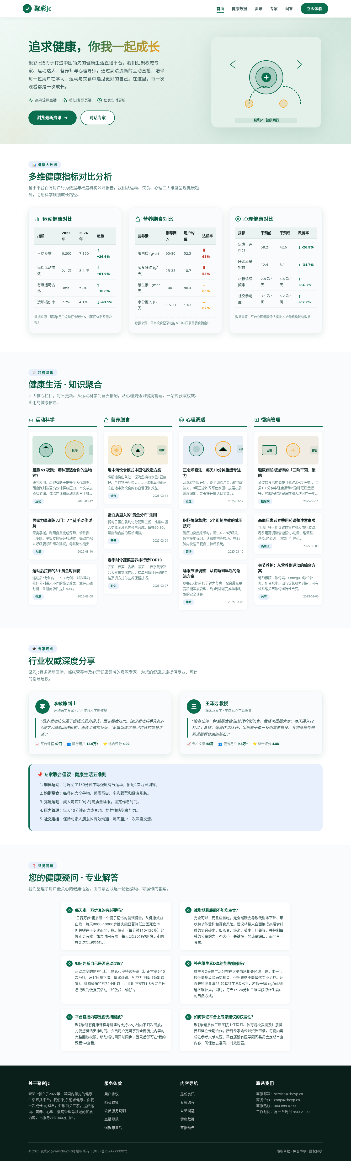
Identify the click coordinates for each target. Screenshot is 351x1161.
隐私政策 (111, 1102)
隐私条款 (283, 1151)
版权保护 (316, 1151)
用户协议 (111, 1094)
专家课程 (187, 1102)
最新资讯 (187, 1094)
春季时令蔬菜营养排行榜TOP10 (135, 560)
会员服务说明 (115, 1110)
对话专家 (98, 117)
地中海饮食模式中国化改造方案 (134, 470)
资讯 (258, 8)
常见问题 (187, 1110)
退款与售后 (113, 1127)
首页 (220, 8)
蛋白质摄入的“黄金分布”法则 (132, 514)
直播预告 (187, 1127)
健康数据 (239, 8)
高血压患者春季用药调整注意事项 (286, 520)
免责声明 (299, 1151)
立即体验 (314, 8)
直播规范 (111, 1119)
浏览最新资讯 (49, 117)
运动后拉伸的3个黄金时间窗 (56, 570)
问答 (289, 8)
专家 (274, 8)
